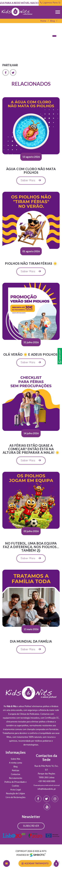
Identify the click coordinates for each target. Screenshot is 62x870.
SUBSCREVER (31, 826)
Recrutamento (15, 778)
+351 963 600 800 (46, 781)
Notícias (15, 770)
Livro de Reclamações (15, 797)
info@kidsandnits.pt (47, 789)
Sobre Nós (15, 759)
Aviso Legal (15, 789)
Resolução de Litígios (15, 793)
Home (43, 20)
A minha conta (15, 762)
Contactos (15, 774)
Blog (52, 20)
